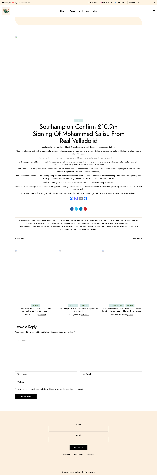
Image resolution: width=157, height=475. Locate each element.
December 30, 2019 (118, 315)
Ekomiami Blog (74, 472)
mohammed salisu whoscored (46, 226)
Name (78, 424)
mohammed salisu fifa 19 (72, 220)
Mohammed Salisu (27, 220)
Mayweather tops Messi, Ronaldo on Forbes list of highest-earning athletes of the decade (121, 310)
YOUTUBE (66, 455)
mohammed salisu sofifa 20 (46, 223)
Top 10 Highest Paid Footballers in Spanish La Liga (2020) (78, 310)
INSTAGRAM (78, 455)
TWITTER (90, 455)
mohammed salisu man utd (97, 220)
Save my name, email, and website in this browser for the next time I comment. (50, 389)
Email (78, 435)
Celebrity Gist (116, 305)
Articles (73, 305)
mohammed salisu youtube (74, 226)
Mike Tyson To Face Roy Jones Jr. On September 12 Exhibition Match (35, 310)
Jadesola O (42, 315)
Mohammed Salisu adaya (48, 220)
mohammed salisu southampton (75, 223)
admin (130, 315)
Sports (78, 120)
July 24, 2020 (30, 315)
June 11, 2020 (73, 315)
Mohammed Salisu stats (102, 223)
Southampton (94, 226)
